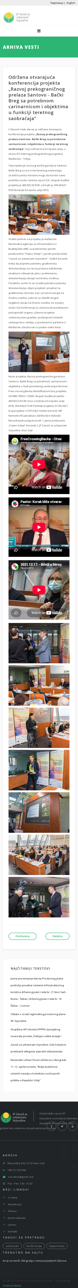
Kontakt (12, 1231)
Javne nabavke (16, 1218)
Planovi (12, 1211)
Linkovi (11, 1224)
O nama (12, 1197)
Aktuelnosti (14, 1204)
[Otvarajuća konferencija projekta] (39, 214)
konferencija (34, 1246)
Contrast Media (12, 1285)
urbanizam (12, 1246)
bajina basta (57, 1246)
